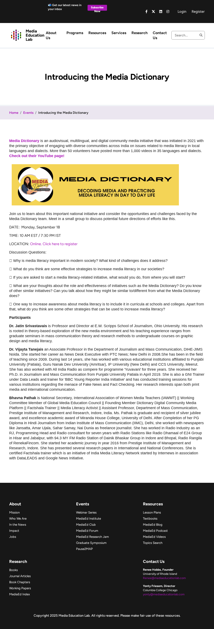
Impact (14, 531)
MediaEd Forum (87, 531)
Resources (97, 33)
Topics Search (152, 543)
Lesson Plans (152, 512)
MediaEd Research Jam (92, 537)
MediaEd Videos (154, 537)
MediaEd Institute (88, 518)
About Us (51, 35)
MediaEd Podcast (155, 531)
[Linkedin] (160, 11)
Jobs (12, 537)
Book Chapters (19, 582)
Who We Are (18, 518)
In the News (17, 525)
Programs (74, 33)
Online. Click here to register (54, 244)
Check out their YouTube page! (37, 156)
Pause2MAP (84, 549)
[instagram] (167, 11)
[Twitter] (153, 11)
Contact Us (160, 35)
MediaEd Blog (152, 525)
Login (182, 11)
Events (28, 113)
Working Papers (20, 588)
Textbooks (150, 518)
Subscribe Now (97, 8)
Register (198, 11)
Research (139, 33)
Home (13, 113)
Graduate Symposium (91, 543)
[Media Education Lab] (27, 35)
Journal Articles (20, 576)
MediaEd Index (19, 594)
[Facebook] (146, 11)
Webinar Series (86, 512)
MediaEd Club (86, 525)
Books (13, 570)
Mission (14, 512)
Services (118, 33)
